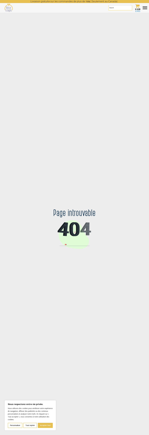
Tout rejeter (30, 425)
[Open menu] (145, 7)
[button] (137, 8)
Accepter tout (45, 425)
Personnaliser (15, 425)
